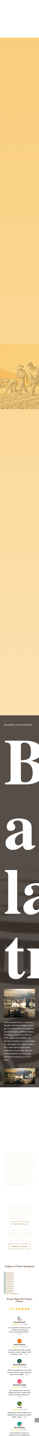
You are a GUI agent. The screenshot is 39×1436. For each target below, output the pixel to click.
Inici (18, 11)
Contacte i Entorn (19, 1311)
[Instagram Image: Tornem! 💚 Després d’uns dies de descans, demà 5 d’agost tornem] (19, 1344)
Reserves (21, 21)
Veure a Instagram (11, 1358)
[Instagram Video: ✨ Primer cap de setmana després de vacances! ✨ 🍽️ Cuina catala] (19, 1342)
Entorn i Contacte (21, 25)
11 (14, 1257)
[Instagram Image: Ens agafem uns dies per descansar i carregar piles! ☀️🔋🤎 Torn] (19, 1346)
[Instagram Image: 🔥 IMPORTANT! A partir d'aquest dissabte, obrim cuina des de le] (19, 1337)
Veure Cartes (19, 1289)
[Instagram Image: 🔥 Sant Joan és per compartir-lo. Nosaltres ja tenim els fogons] (19, 1355)
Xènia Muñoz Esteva (19, 1429)
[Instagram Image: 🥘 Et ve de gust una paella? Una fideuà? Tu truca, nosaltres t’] (19, 1348)
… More (25, 1419)
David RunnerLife (19, 1387)
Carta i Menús (20, 15)
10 (12, 1257)
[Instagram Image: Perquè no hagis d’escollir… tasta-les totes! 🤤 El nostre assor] (19, 1349)
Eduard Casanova (19, 1409)
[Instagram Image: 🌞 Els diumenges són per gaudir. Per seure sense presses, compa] (19, 1356)
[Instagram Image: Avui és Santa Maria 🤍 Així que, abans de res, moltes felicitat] (19, 1339)
